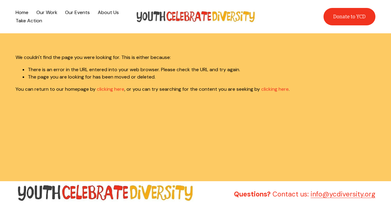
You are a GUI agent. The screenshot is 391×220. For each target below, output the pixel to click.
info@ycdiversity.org (343, 194)
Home (22, 12)
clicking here (110, 89)
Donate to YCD (349, 17)
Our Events (77, 12)
